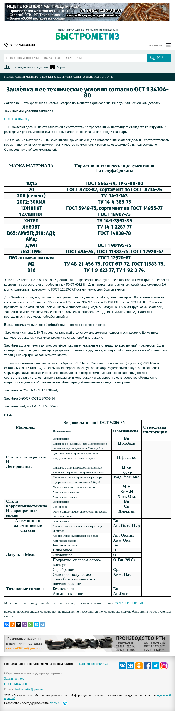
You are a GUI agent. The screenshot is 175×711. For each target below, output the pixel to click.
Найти (162, 57)
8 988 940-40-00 (22, 45)
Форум (61, 67)
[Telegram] (42, 624)
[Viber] (24, 624)
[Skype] (36, 624)
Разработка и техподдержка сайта (32, 703)
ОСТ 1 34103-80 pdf (129, 603)
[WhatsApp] (30, 624)
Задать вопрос (14, 678)
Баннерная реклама (93, 663)
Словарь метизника (26, 76)
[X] (18, 624)
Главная (9, 76)
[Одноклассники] (12, 624)
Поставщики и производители (30, 67)
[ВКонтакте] (6, 624)
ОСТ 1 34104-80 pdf (18, 119)
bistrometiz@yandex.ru (31, 689)
